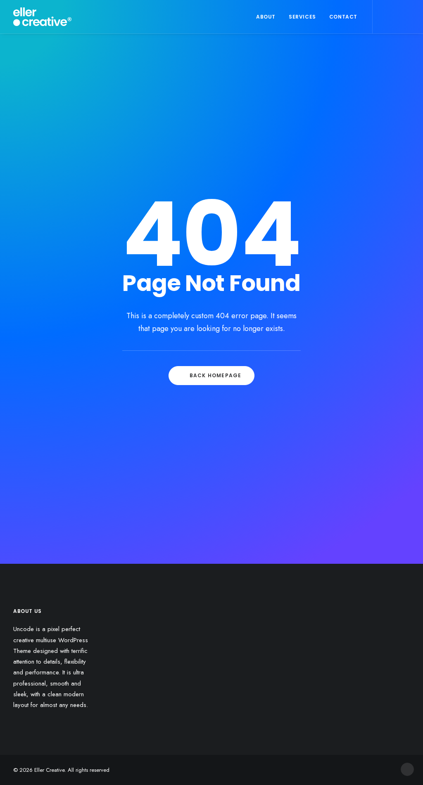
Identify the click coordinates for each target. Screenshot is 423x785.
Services (302, 16)
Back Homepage (216, 375)
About (266, 16)
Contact (343, 16)
